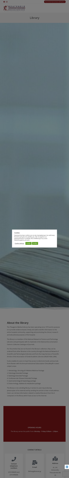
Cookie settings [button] (19, 243)
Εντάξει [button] (28, 243)
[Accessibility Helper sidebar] (67, 467)
